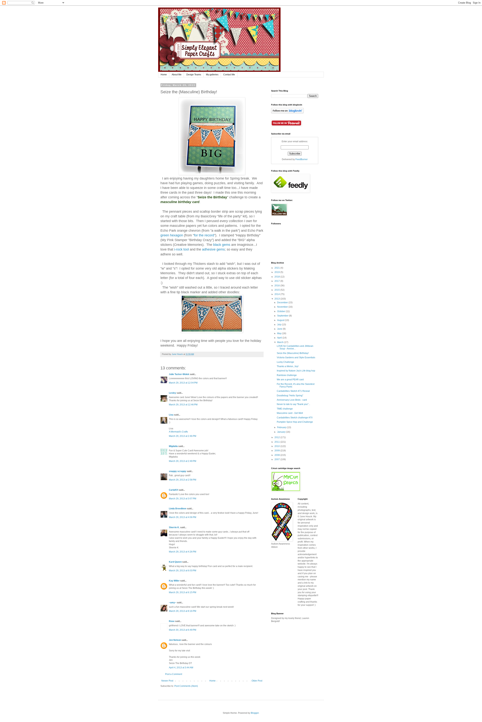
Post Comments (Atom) (186, 686)
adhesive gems (213, 249)
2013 (277, 298)
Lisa (171, 414)
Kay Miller (174, 580)
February (282, 427)
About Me (177, 74)
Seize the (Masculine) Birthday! (293, 353)
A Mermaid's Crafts (178, 431)
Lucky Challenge (285, 362)
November (282, 307)
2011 (277, 442)
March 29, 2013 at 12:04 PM (183, 382)
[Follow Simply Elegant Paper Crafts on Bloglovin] (287, 112)
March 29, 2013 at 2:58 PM (182, 479)
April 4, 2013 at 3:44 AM (181, 667)
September (283, 315)
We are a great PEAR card (290, 379)
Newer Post (167, 680)
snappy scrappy (177, 471)
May (279, 333)
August (281, 320)
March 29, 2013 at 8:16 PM (182, 611)
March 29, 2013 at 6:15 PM (182, 592)
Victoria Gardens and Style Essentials (296, 357)
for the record (204, 235)
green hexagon (171, 235)
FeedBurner (301, 159)
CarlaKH (173, 490)
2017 (277, 281)
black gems (221, 245)
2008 (277, 455)
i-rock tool (181, 249)
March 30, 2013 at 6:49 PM (182, 630)
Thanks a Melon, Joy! (287, 366)
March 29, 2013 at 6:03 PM (182, 570)
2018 (277, 276)
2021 (277, 268)
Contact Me (229, 74)
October (281, 311)
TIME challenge (285, 408)
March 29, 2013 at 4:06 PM (182, 517)
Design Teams (193, 74)
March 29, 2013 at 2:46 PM (182, 436)
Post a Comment (173, 674)
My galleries (212, 74)
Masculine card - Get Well (290, 413)
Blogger (255, 713)
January (281, 432)
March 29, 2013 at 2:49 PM (182, 461)
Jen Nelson (175, 640)
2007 (277, 459)
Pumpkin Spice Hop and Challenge (295, 422)
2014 (277, 294)
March (280, 342)
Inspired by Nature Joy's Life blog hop (296, 370)
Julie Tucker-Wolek (179, 374)
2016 (277, 285)
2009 (277, 450)
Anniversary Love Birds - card (292, 400)
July (279, 324)
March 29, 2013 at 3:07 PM (182, 498)
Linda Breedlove (177, 508)
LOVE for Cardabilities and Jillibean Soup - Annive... (295, 347)
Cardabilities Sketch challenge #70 (295, 417)
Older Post (257, 680)
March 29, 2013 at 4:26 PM (182, 551)
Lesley (173, 393)
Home (164, 74)
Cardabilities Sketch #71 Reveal (293, 391)
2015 (277, 290)
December (282, 302)
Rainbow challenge (287, 375)
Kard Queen (175, 562)
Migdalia (173, 446)
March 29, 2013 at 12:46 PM (183, 404)
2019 (277, 272)
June (280, 329)
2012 (277, 437)
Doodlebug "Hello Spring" (290, 395)
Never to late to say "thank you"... (293, 404)
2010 (277, 446)
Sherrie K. (174, 527)
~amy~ (172, 602)
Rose (172, 621)
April (279, 337)
